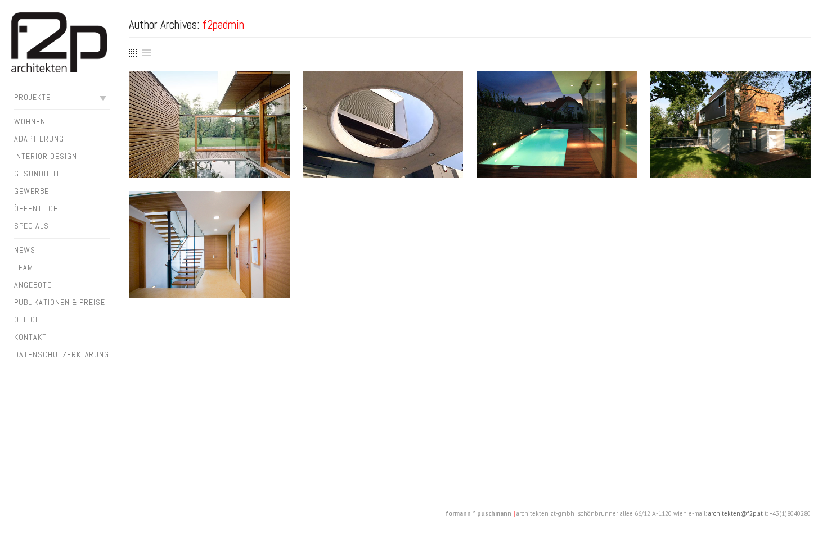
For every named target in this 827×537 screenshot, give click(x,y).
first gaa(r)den (556, 95)
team (23, 267)
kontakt (30, 337)
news (24, 250)
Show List (146, 52)
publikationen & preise (59, 302)
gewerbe (31, 191)
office (27, 320)
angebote (33, 285)
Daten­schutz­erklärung (61, 354)
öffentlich (36, 208)
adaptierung (39, 139)
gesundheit (37, 174)
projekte (32, 97)
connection (209, 215)
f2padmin (223, 24)
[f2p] (59, 44)
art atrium (383, 95)
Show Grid (131, 50)
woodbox (730, 95)
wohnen (30, 121)
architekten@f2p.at (735, 513)
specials (31, 226)
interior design (45, 156)
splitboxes (209, 95)
